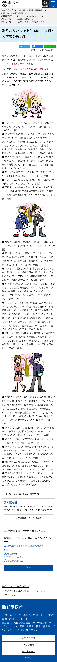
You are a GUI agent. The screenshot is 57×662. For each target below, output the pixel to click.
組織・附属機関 (36, 10)
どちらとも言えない (16, 557)
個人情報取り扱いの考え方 (17, 591)
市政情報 (21, 10)
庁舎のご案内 (28, 638)
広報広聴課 (18, 13)
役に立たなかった (15, 561)
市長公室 (5, 13)
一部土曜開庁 (28, 651)
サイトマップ (11, 595)
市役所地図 (28, 645)
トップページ (7, 10)
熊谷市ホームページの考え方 (15, 586)
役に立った (12, 554)
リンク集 (40, 591)
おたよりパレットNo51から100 (15, 19)
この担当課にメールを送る (28, 518)
